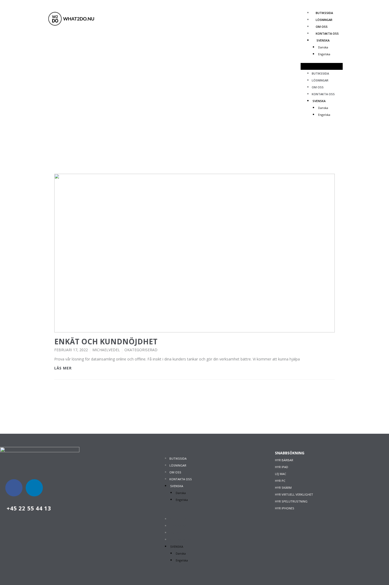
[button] (322, 66)
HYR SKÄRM (283, 488)
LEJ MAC (280, 474)
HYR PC (280, 481)
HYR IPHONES (284, 508)
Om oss (322, 27)
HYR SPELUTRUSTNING (291, 501)
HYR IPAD (281, 467)
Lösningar (324, 20)
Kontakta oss (327, 33)
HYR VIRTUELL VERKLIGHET (294, 494)
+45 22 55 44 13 (29, 508)
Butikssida (324, 13)
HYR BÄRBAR (284, 460)
